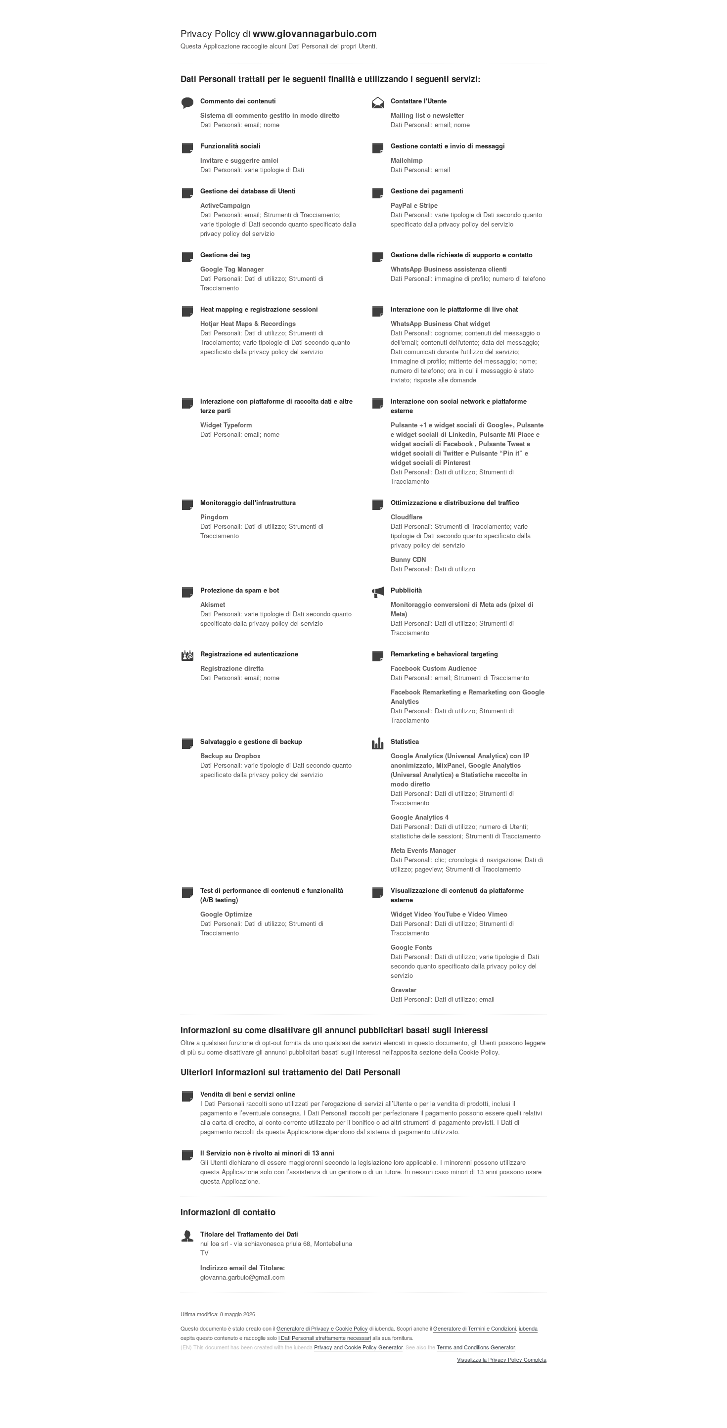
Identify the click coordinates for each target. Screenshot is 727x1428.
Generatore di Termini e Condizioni (474, 1328)
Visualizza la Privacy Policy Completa (501, 1360)
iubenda (528, 1328)
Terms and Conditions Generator (476, 1347)
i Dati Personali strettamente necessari (324, 1337)
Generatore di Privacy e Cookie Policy (322, 1328)
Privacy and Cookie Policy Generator (358, 1347)
